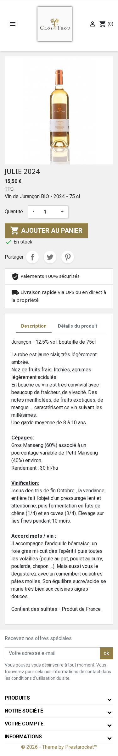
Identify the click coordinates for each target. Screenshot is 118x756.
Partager (32, 257)
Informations (23, 737)
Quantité (14, 212)
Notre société (24, 711)
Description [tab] (34, 326)
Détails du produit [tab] (77, 326)
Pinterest (67, 257)
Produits (17, 698)
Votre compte (24, 724)
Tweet (50, 257)
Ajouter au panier (46, 230)
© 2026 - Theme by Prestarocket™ (59, 747)
